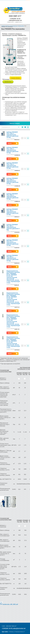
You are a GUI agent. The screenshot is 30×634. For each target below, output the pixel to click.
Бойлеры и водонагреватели (11, 25)
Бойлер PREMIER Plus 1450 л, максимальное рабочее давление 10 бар (12, 165)
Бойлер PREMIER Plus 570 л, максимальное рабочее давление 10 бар (12, 242)
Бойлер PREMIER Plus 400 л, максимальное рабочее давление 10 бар (12, 211)
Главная (3, 25)
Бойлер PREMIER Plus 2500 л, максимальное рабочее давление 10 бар (12, 196)
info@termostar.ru (10, 22)
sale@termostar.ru (18, 22)
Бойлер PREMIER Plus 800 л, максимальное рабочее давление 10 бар (12, 258)
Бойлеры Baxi (21, 25)
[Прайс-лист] (28, 127)
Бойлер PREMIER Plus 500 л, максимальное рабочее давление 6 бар (13, 227)
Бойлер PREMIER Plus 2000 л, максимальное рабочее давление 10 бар (12, 181)
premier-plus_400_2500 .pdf (10, 604)
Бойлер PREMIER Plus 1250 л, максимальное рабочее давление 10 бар (12, 150)
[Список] (25, 127)
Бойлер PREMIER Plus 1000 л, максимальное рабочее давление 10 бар (12, 134)
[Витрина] (22, 127)
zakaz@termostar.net (15, 20)
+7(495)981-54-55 (15, 18)
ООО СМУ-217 (15, 16)
